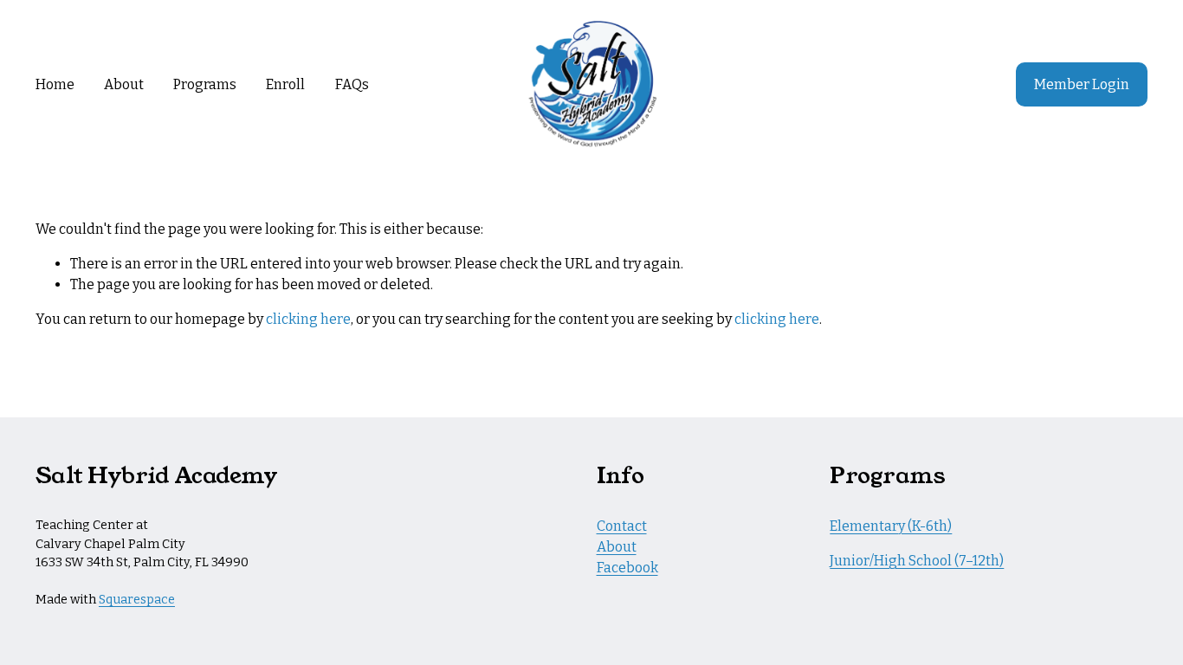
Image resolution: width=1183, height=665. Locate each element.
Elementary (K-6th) (891, 526)
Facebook (627, 567)
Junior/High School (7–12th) (917, 560)
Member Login (1081, 84)
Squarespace (137, 599)
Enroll (285, 84)
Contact (622, 526)
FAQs (352, 84)
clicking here (308, 319)
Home (55, 84)
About (124, 84)
